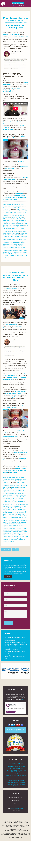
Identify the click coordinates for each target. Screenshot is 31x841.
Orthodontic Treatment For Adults (13, 122)
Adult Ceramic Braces (8, 212)
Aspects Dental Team (11, 324)
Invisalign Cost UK (15, 512)
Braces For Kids (10, 215)
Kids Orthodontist (16, 520)
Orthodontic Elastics (7, 525)
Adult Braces (20, 209)
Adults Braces (24, 167)
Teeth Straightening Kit (19, 539)
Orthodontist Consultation (22, 249)
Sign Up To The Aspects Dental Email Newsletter (15, 730)
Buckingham (11, 197)
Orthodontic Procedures (8, 527)
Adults (5, 91)
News (12, 207)
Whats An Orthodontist (18, 257)
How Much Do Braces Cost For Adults (16, 230)
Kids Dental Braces (18, 241)
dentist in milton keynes (18, 498)
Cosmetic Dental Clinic (12, 222)
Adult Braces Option (14, 211)
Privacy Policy (13, 821)
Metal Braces (13, 242)
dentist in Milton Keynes (8, 206)
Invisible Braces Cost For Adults (14, 238)
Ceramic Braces (6, 217)
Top (29, 839)
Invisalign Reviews (19, 515)
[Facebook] (9, 725)
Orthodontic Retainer (8, 246)
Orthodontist (17, 207)
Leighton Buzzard (21, 197)
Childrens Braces (7, 218)
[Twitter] (12, 725)
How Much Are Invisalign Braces (18, 501)
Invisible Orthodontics (8, 241)
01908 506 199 (19, 5)
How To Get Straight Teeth (21, 504)
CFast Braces (14, 217)
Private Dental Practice (18, 533)
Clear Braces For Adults (12, 220)
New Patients (19, 193)
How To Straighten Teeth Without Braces (12, 509)
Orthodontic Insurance (18, 525)
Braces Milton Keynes (19, 215)
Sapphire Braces (13, 535)
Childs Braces (17, 492)
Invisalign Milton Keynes (8, 236)
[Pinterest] (17, 725)
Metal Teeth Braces (21, 242)
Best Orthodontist (18, 212)
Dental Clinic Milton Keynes (20, 496)
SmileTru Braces (10, 253)
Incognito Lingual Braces (16, 511)
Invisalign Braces (18, 206)
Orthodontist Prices (7, 252)
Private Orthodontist (17, 252)
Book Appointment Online (17, 3)
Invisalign (9, 233)
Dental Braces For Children (18, 204)
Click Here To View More (14, 137)
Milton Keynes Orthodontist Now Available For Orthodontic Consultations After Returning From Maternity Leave (15, 23)
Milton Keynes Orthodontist (11, 34)
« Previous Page (6, 549)
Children (11, 91)
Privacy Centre (6, 821)
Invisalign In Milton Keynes (11, 234)
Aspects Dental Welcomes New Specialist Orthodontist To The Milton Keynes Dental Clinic (15, 276)
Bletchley (17, 195)
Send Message (8, 623)
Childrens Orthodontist (16, 218)
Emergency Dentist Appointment (10, 500)
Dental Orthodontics (18, 226)
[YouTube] (19, 725)
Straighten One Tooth (19, 536)
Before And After (8, 129)
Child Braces (20, 217)
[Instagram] (22, 725)
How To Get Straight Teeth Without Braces (13, 506)
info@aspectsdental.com (17, 808)
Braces (24, 212)
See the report (10, 711)
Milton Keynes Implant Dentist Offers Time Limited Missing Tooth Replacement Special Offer (15, 656)
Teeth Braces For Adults (8, 255)
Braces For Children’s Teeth (13, 393)
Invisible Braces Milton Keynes (19, 239)
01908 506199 (16, 807)
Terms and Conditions (23, 821)
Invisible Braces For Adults (20, 517)
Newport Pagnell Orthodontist (10, 244)
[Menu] (27, 3)
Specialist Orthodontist (20, 253)
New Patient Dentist (21, 522)
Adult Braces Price (23, 211)
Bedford (5, 199)
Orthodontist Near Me (21, 250)
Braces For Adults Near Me (9, 214)
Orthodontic (20, 244)
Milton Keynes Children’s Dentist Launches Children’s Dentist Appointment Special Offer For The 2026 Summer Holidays (16, 644)
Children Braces (9, 168)
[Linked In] (14, 725)
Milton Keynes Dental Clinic (9, 522)
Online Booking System (20, 452)
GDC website (26, 822)
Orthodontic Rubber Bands (9, 528)
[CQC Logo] (11, 706)
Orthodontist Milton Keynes (9, 250)
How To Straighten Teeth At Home (19, 507)
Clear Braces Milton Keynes (14, 493)
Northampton (13, 199)
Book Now (7, 576)
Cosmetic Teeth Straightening (17, 223)
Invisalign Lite (21, 234)
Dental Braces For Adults (18, 225)
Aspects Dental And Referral (15, 203)
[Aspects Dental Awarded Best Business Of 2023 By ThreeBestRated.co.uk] (15, 742)
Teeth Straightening (19, 255)
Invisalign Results (19, 236)
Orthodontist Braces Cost (9, 249)
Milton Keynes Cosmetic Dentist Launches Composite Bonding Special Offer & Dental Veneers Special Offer (15, 639)
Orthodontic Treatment (18, 246)
